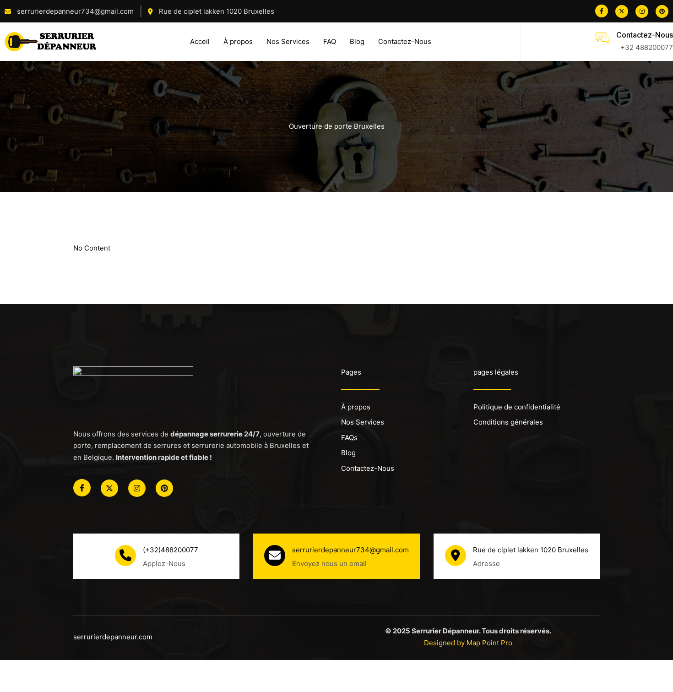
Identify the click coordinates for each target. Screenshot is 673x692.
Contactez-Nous (404, 41)
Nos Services (287, 41)
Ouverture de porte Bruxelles (337, 126)
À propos (238, 41)
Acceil (200, 41)
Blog (357, 41)
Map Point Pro (489, 642)
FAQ (329, 41)
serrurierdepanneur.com (112, 636)
